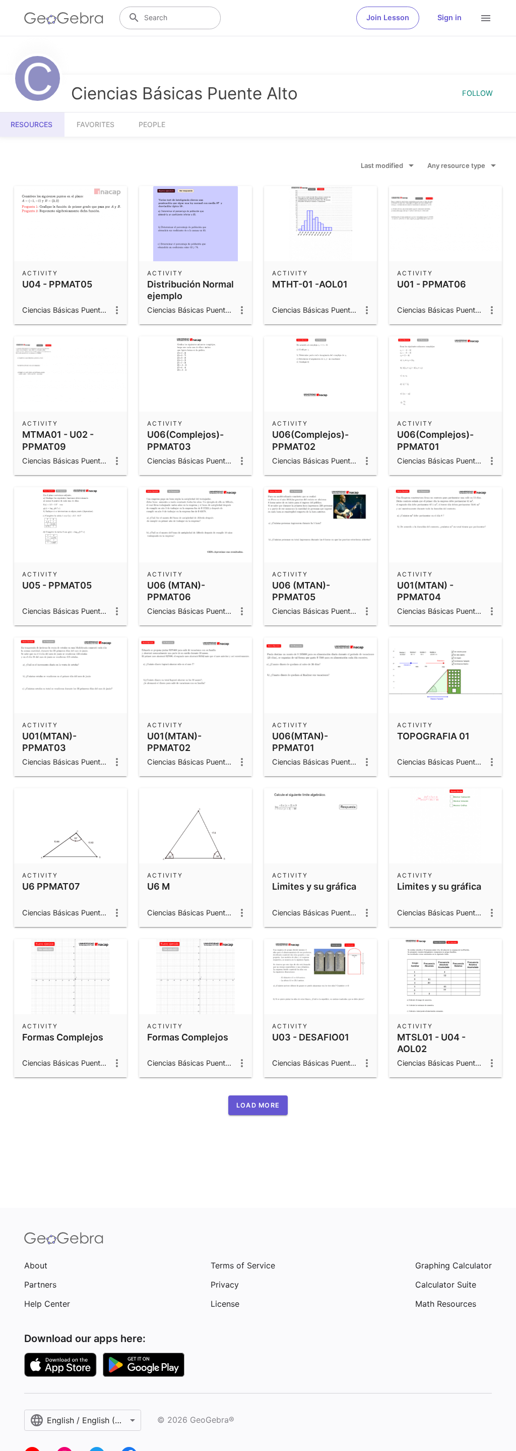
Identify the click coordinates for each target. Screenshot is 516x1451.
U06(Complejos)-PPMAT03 (185, 440)
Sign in (449, 17)
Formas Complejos (62, 1037)
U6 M (158, 886)
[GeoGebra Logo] (63, 18)
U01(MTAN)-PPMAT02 (174, 742)
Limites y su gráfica (314, 886)
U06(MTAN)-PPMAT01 (300, 742)
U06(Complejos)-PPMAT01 (435, 440)
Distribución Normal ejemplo (190, 290)
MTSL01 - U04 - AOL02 (431, 1043)
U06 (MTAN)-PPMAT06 (176, 591)
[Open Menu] (486, 18)
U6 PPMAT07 (51, 886)
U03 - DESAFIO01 (310, 1037)
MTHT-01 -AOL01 (310, 284)
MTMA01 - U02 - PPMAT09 (58, 440)
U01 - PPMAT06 (431, 284)
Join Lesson (387, 17)
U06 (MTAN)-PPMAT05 (301, 591)
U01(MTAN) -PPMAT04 (425, 591)
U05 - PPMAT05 (57, 585)
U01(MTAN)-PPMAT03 (49, 742)
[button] (258, 1105)
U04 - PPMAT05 (57, 284)
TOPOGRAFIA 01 (433, 736)
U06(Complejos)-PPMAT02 (310, 440)
